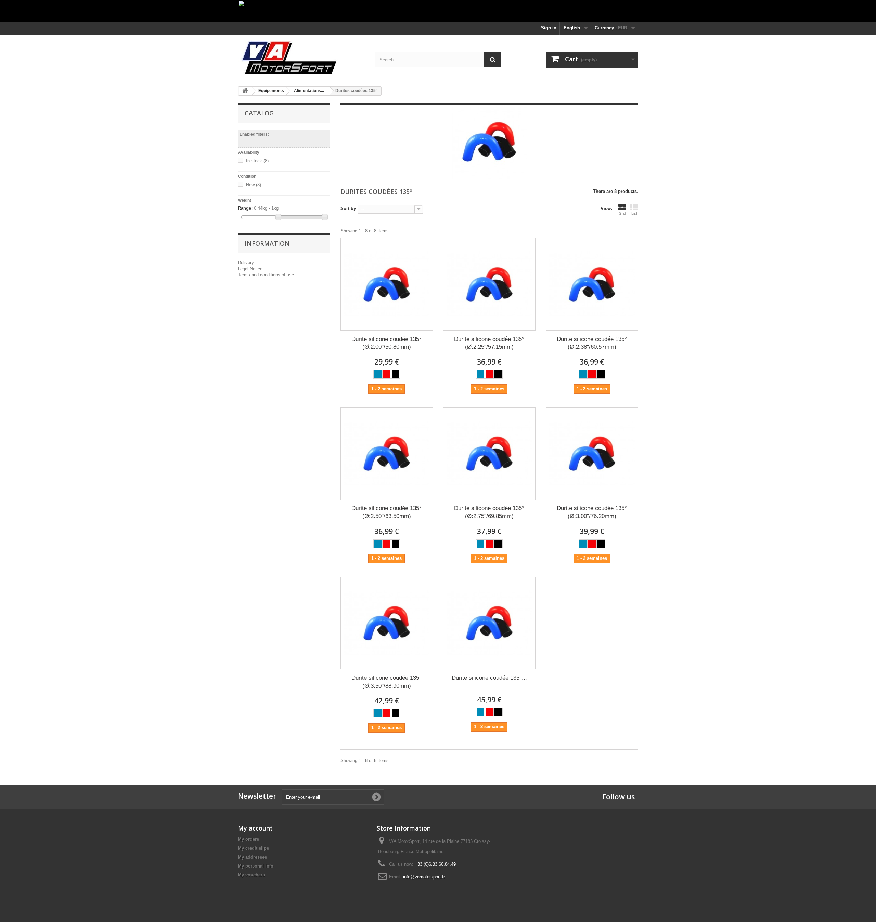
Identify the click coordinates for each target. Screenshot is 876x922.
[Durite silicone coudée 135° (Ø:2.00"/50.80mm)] (386, 284)
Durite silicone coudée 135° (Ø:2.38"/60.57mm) (592, 343)
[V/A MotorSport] (301, 58)
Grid (622, 213)
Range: (245, 208)
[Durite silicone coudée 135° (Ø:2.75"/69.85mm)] (489, 453)
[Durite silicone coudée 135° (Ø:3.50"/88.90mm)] (386, 623)
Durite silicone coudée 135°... (489, 678)
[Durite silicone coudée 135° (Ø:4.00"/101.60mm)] (489, 623)
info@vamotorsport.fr (424, 877)
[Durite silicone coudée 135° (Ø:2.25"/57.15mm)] (489, 284)
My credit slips (253, 848)
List (634, 213)
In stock (257, 160)
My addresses (252, 857)
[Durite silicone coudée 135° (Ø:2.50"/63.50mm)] (386, 453)
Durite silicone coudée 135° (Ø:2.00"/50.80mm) (386, 343)
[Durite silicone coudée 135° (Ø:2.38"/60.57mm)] (592, 284)
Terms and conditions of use (266, 275)
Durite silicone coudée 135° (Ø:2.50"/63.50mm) (386, 512)
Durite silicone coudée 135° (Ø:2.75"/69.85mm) (489, 512)
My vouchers (251, 874)
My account (255, 828)
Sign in (548, 27)
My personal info (255, 866)
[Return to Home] (245, 91)
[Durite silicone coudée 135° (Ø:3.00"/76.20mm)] (592, 453)
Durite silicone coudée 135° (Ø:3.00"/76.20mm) (592, 512)
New (253, 184)
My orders (248, 839)
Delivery (246, 262)
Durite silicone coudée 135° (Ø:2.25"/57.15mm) (489, 343)
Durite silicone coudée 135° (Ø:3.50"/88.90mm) (386, 682)
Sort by (348, 208)
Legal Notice (250, 268)
